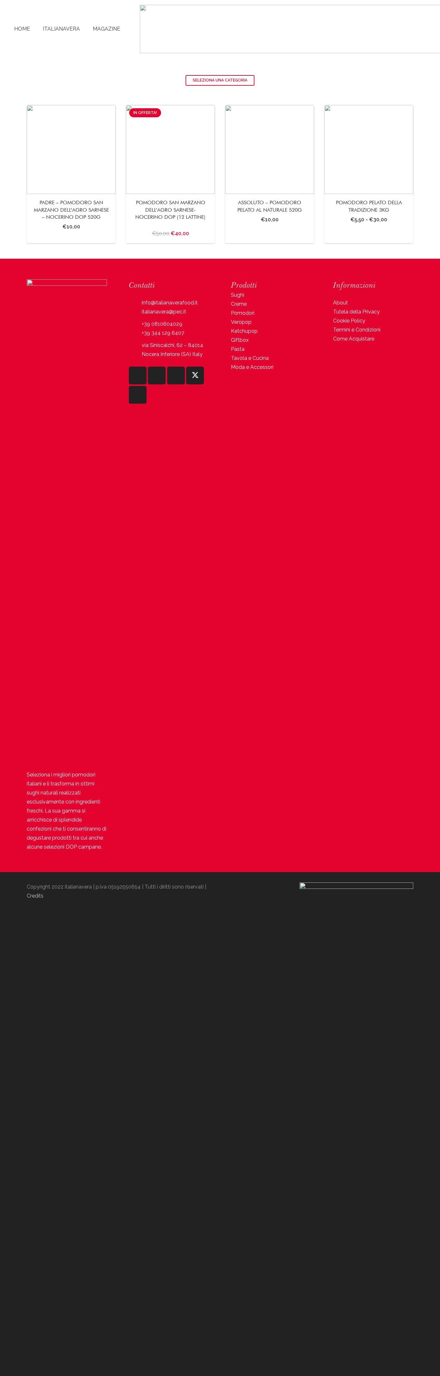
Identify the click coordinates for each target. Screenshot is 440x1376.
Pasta (237, 349)
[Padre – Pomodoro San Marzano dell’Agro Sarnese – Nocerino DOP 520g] (71, 174)
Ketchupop (244, 331)
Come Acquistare (353, 339)
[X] (195, 375)
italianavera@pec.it (164, 312)
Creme (239, 304)
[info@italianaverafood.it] (135, 303)
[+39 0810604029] (135, 324)
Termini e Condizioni (356, 330)
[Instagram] (138, 375)
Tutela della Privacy (356, 312)
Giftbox (240, 340)
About (340, 303)
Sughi (237, 295)
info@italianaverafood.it (170, 303)
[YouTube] (176, 375)
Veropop (241, 322)
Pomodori (242, 313)
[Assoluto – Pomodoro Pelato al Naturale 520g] (269, 174)
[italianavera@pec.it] (135, 312)
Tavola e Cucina (250, 358)
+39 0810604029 (162, 324)
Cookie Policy (349, 321)
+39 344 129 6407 (163, 333)
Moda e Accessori (252, 367)
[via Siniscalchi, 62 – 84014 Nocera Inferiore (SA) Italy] (135, 350)
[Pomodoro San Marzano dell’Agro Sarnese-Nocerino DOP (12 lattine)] (170, 174)
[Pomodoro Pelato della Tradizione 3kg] (368, 174)
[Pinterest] (138, 395)
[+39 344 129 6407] (135, 333)
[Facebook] (157, 375)
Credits (35, 896)
